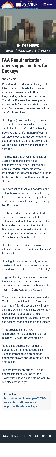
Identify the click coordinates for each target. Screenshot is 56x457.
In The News (28, 45)
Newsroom (24, 50)
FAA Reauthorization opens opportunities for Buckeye (25, 65)
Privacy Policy (10, 436)
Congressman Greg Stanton (19, 4)
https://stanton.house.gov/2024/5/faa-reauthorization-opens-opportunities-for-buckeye (26, 402)
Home (9, 50)
